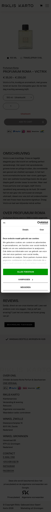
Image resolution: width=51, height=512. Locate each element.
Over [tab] (42, 230)
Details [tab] (26, 230)
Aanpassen (24, 279)
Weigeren (25, 287)
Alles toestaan (25, 272)
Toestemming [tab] (9, 230)
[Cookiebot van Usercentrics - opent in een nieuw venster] (37, 222)
